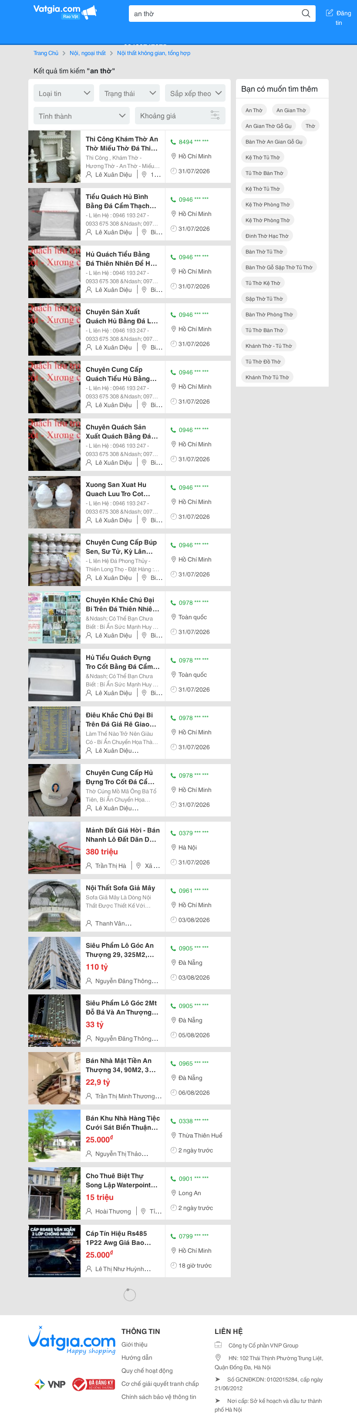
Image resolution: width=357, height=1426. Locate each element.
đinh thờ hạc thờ (267, 235)
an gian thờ (291, 109)
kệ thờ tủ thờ (263, 157)
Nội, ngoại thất (88, 52)
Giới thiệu (134, 1344)
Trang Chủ (46, 52)
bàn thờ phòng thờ (269, 314)
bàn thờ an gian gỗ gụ (274, 141)
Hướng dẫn (136, 1357)
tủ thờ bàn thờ (264, 172)
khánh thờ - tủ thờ (269, 345)
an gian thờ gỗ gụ (269, 125)
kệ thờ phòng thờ (268, 204)
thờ (310, 125)
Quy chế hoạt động (147, 1370)
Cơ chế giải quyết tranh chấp (160, 1383)
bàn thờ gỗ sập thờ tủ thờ (279, 267)
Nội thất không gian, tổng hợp (153, 52)
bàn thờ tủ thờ (264, 251)
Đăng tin (344, 14)
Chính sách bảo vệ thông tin (158, 1396)
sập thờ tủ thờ (264, 298)
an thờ (254, 109)
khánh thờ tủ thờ (267, 376)
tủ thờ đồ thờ (263, 361)
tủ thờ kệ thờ (263, 282)
